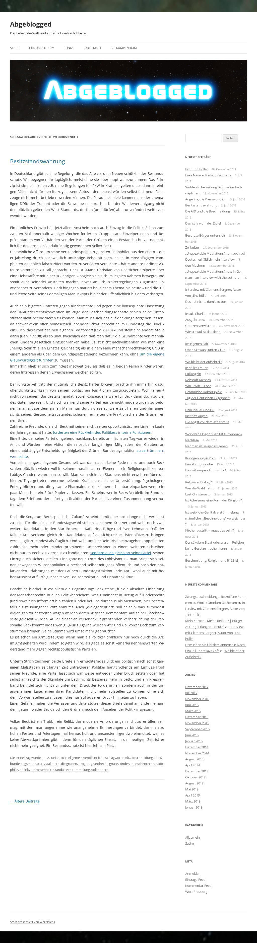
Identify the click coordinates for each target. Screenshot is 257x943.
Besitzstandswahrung (37, 161)
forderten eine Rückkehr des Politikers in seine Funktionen (102, 432)
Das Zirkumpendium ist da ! (205, 470)
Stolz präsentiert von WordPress (32, 922)
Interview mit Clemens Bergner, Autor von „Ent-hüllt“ (215, 608)
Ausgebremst (195, 319)
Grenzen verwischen (200, 325)
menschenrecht (142, 763)
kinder (124, 763)
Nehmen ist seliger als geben (206, 446)
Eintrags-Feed (195, 879)
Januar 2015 (194, 741)
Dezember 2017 (196, 687)
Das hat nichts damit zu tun (205, 301)
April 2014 (192, 765)
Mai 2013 (192, 789)
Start (14, 48)
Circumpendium (41, 48)
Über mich (93, 48)
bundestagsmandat (24, 763)
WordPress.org (196, 891)
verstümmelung (78, 769)
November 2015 (197, 723)
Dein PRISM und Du (199, 410)
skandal (59, 769)
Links (70, 48)
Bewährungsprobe (199, 464)
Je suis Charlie (195, 313)
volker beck (99, 769)
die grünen (69, 763)
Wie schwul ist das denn (203, 331)
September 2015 (197, 729)
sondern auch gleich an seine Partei (120, 552)
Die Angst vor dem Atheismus (207, 422)
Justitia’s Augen (196, 416)
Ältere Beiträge (25, 801)
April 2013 (192, 795)
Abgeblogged (30, 24)
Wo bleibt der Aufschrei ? (203, 361)
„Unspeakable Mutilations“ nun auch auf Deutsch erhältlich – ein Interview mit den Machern (215, 259)
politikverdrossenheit (35, 769)
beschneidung (142, 757)
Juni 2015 (192, 735)
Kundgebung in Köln (200, 458)
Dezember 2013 (196, 771)
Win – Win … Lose (198, 386)
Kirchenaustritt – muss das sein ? (209, 530)
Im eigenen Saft (196, 343)
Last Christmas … (198, 494)
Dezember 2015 (196, 717)
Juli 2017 (191, 693)
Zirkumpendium (124, 48)
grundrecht (99, 763)
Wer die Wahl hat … (199, 488)
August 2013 (194, 783)
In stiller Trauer (196, 368)
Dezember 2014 (196, 747)
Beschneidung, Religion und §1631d (211, 560)
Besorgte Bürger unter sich (205, 235)
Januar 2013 (194, 807)
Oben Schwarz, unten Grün (205, 349)
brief (157, 757)
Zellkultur (192, 247)
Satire (189, 843)
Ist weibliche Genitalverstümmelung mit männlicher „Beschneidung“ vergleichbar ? (215, 518)
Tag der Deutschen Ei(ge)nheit (207, 398)
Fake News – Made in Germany (208, 175)
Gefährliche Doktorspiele (203, 392)
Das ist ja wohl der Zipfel (203, 223)
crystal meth (50, 763)
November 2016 (197, 699)
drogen (84, 763)
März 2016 (193, 711)
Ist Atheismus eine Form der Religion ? (213, 500)
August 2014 (194, 759)
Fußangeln (193, 374)
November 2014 (197, 753)
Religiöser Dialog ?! (199, 482)
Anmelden (193, 873)
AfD (127, 757)
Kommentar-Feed (198, 885)
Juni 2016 (192, 705)
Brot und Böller (196, 169)
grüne (113, 763)
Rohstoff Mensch (198, 380)
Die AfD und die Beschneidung (207, 211)
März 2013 (193, 801)
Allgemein (75, 757)
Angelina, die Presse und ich (205, 199)
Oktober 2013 (195, 777)
